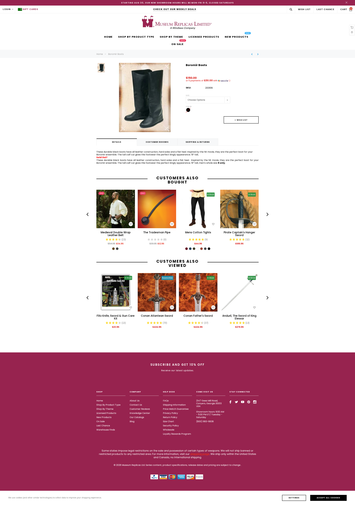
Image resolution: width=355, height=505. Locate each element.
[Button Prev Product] (253, 54)
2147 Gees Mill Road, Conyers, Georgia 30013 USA (209, 403)
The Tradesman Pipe (156, 232)
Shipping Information (174, 404)
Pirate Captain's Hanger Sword (239, 234)
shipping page (199, 454)
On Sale (100, 421)
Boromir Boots (116, 54)
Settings (294, 497)
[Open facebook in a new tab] (230, 402)
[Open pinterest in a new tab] (248, 402)
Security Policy (171, 425)
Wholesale (168, 429)
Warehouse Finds (105, 429)
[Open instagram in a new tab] (255, 402)
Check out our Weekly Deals (174, 9)
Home (99, 54)
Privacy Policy (170, 413)
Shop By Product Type (108, 404)
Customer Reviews (140, 409)
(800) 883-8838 (205, 421)
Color (189, 106)
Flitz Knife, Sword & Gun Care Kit (116, 317)
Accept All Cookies (328, 497)
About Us (135, 400)
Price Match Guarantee (176, 409)
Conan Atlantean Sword (157, 316)
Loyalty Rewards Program (177, 433)
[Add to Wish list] (131, 224)
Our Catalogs (137, 417)
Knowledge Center (140, 413)
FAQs (166, 400)
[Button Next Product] (257, 54)
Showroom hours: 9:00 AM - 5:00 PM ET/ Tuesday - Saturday (210, 414)
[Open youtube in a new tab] (242, 402)
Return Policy (170, 417)
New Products (103, 417)
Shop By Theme (104, 409)
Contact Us (136, 404)
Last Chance (103, 425)
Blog (132, 421)
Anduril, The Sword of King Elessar (239, 317)
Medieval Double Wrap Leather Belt (116, 234)
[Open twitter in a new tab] (236, 402)
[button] (222, 80)
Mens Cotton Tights (198, 232)
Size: (188, 95)
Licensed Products (106, 413)
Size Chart (168, 421)
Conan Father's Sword (198, 316)
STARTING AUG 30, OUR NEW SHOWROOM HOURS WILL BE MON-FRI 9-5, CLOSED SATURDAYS (177, 2)
